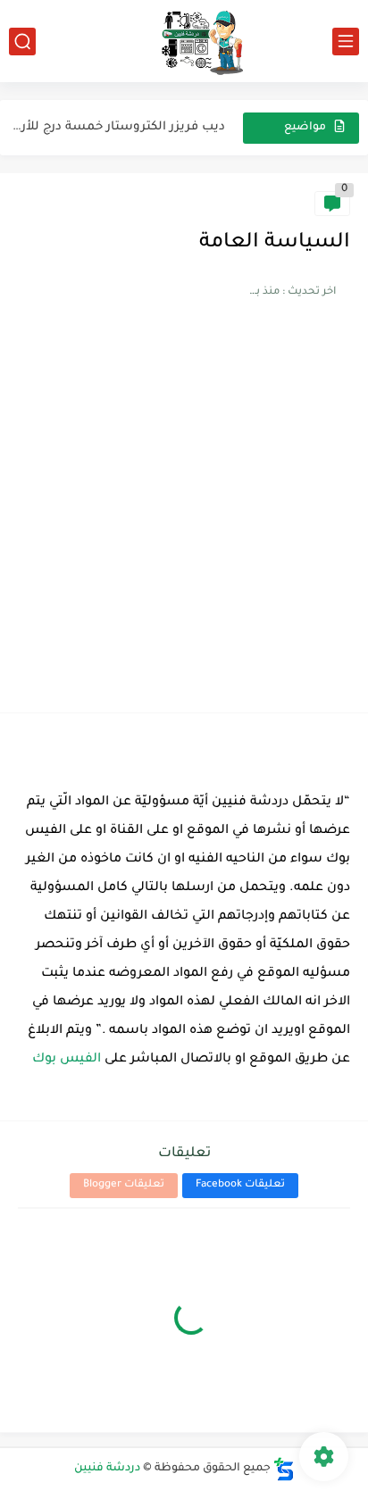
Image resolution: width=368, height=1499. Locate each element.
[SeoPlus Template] (284, 1469)
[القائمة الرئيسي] (345, 41)
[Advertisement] (184, 502)
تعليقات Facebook (240, 1185)
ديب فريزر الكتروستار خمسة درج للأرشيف (112, 127)
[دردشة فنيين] (184, 41)
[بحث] (22, 41)
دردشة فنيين (107, 1468)
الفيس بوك (65, 1060)
